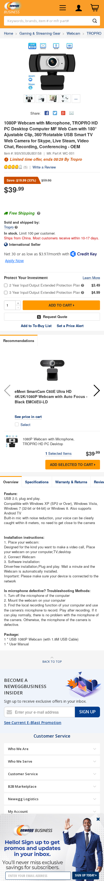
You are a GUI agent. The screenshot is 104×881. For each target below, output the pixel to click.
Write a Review (44, 167)
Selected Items (58, 453)
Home (8, 33)
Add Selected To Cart (72, 464)
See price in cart (28, 416)
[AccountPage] (78, 8)
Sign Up (87, 712)
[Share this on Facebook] (47, 113)
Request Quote (55, 316)
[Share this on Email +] (71, 113)
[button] (96, 390)
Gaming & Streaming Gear (39, 33)
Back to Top (52, 661)
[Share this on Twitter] (55, 113)
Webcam (73, 33)
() (25, 167)
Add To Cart (61, 305)
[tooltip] (16, 227)
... (76, 97)
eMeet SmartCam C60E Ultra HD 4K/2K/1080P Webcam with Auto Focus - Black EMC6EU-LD (51, 396)
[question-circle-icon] (38, 213)
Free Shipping (22, 213)
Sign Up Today (85, 875)
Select (25, 424)
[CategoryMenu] (62, 8)
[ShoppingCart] (94, 8)
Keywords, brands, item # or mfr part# (38, 20)
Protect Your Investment (26, 277)
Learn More (91, 278)
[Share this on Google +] (63, 113)
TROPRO (94, 33)
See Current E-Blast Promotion (32, 722)
